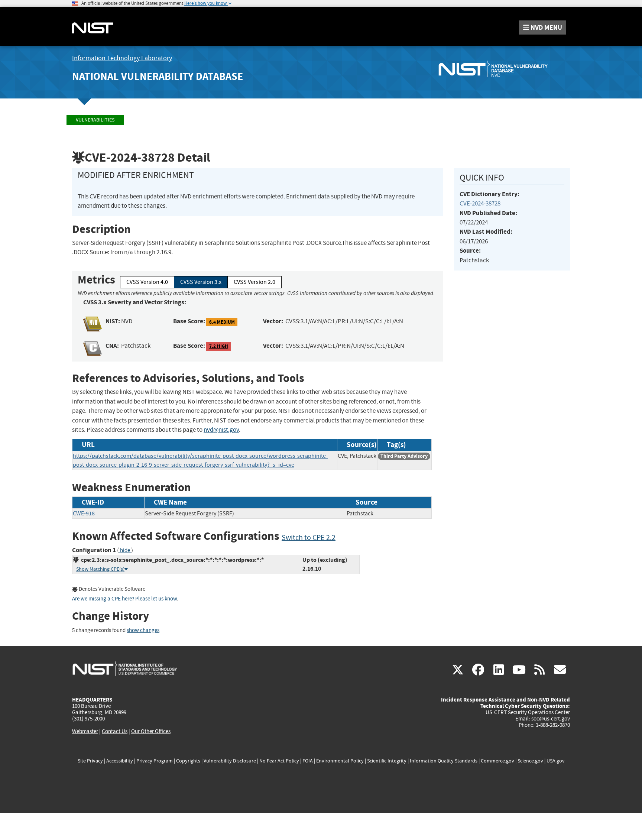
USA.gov (556, 760)
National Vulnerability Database (157, 76)
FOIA (307, 760)
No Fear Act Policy (279, 760)
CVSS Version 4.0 (147, 282)
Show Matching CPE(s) (100, 569)
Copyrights (188, 760)
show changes (143, 630)
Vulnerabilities (95, 119)
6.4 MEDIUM (222, 321)
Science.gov (530, 760)
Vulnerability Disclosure (230, 760)
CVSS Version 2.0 (254, 282)
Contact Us (114, 731)
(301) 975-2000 (88, 718)
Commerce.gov (497, 760)
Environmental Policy (340, 760)
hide (125, 550)
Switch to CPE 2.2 (308, 537)
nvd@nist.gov (221, 430)
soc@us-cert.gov (550, 718)
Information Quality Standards (443, 760)
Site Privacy (90, 760)
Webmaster (85, 731)
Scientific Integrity (386, 760)
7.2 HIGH (218, 346)
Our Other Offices (151, 731)
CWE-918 (84, 513)
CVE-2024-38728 (480, 203)
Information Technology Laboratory (122, 58)
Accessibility (119, 760)
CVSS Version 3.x (200, 282)
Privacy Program (154, 760)
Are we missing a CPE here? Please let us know (124, 598)
